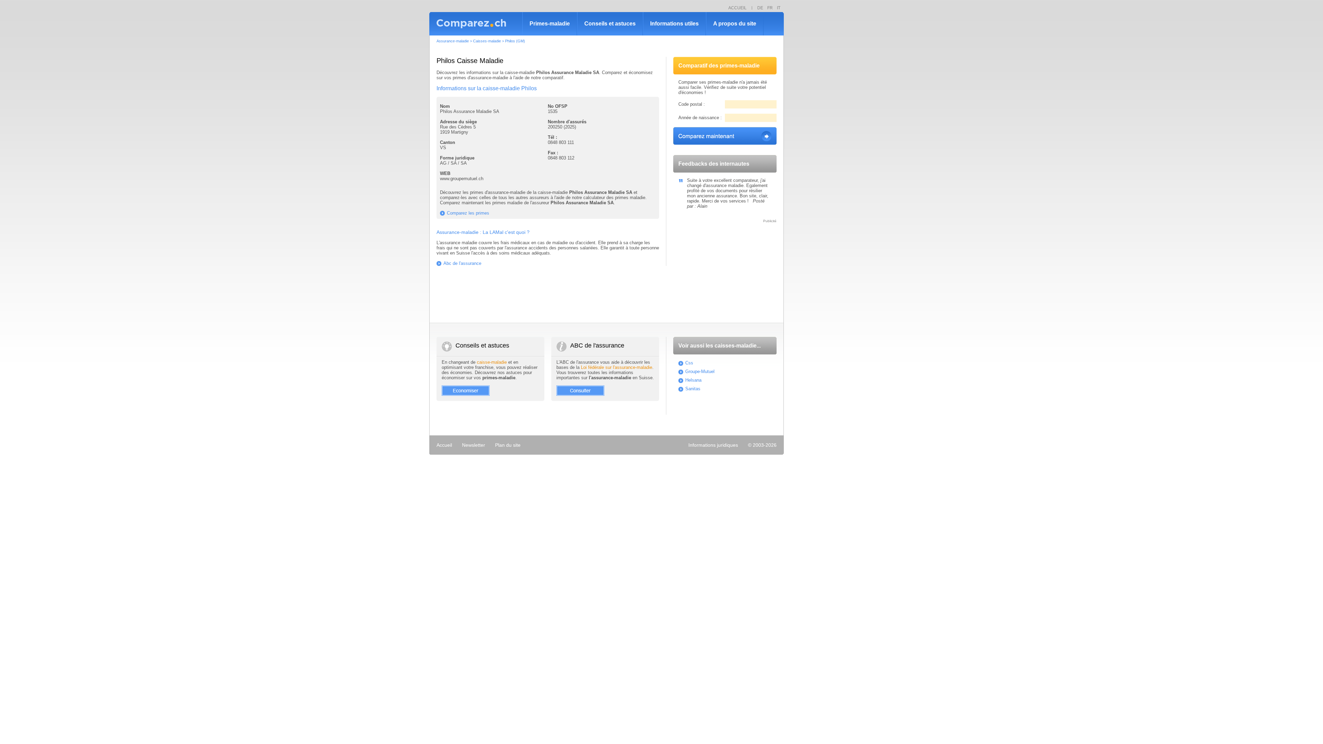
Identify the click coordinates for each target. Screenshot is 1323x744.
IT (778, 8)
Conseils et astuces (610, 24)
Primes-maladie (550, 24)
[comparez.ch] (475, 24)
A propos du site (734, 24)
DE (760, 8)
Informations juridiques (713, 445)
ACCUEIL (737, 8)
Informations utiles (674, 24)
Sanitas (692, 388)
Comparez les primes (468, 213)
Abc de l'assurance (462, 263)
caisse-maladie (492, 362)
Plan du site (508, 445)
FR (770, 8)
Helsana (693, 380)
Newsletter (473, 445)
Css (689, 362)
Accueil (444, 445)
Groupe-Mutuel (700, 371)
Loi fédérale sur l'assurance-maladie (616, 367)
